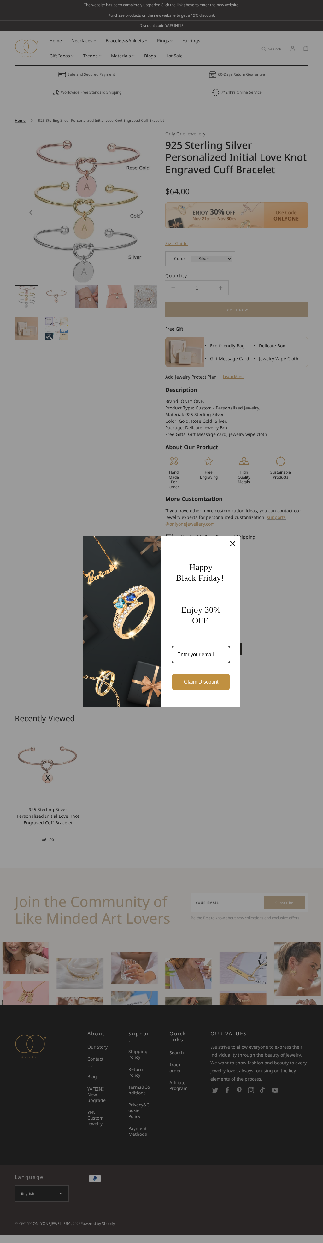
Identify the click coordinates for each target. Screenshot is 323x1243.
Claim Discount (201, 682)
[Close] (232, 543)
